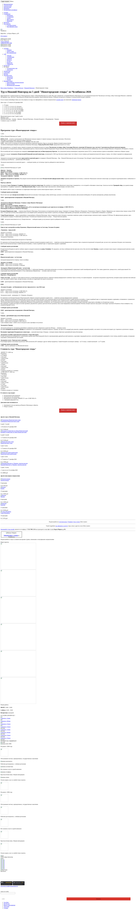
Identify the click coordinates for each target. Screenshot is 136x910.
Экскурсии (10, 69)
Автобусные (7, 71)
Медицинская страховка (13, 85)
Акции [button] (9, 18)
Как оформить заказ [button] (12, 26)
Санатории (7, 72)
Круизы (6, 74)
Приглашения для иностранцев (15, 82)
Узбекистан (10, 64)
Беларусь (9, 60)
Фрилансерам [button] (7, 7)
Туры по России (18, 88)
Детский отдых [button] (8, 75)
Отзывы (6, 908)
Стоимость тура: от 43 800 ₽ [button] (8, 120)
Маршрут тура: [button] (5, 117)
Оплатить (98, 899)
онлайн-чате (59, 99)
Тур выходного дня (12, 68)
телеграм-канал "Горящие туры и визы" (70, 522)
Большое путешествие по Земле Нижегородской (14, 432)
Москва (3, 496)
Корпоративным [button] (8, 4)
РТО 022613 (4, 36)
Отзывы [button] (6, 12)
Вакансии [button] (9, 21)
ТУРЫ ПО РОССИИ (6, 43)
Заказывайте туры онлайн (8, 529)
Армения (9, 58)
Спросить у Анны (5, 718)
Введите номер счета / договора (9, 896)
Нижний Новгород (29, 88)
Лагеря (9, 79)
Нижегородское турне (6, 443)
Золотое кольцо (5, 480)
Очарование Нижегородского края (10, 421)
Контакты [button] (6, 22)
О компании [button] (7, 14)
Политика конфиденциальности (9, 886)
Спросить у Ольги (5, 724)
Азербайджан (10, 57)
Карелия (3, 505)
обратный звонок (76, 99)
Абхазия (9, 55)
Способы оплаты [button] (11, 25)
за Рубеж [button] (6, 48)
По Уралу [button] (6, 67)
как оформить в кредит (61, 526)
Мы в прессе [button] (10, 19)
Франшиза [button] (6, 8)
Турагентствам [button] (8, 5)
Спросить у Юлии (5, 721)
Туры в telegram (5, 41)
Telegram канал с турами (11, 535)
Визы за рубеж (11, 84)
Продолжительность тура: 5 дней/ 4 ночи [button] (12, 116)
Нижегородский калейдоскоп (8, 454)
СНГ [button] (5, 54)
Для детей (6, 906)
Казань (2, 488)
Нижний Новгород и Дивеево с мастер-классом (13, 464)
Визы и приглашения (9, 905)
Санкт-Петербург (5, 513)
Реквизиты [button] (10, 15)
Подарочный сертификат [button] (10, 10)
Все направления (11, 52)
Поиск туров (10, 51)
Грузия (9, 61)
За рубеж (6, 902)
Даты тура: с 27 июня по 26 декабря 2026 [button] (12, 102)
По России (7, 65)
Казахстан (9, 62)
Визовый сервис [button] (8, 81)
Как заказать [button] (7, 24)
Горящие (9, 50)
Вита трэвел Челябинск (7, 88)
